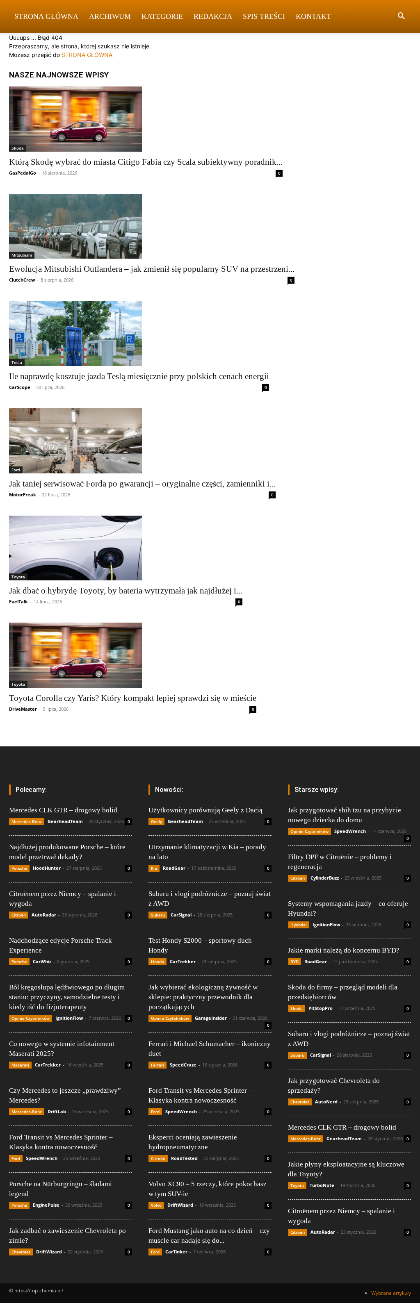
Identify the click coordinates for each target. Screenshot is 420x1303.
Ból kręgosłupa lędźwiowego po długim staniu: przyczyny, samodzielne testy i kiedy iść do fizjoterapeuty (67, 997)
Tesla (16, 362)
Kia (154, 868)
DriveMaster (23, 709)
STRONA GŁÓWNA (87, 54)
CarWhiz (42, 961)
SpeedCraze (183, 1065)
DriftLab (57, 1111)
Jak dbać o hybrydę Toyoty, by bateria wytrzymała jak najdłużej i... (125, 591)
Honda (157, 961)
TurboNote (322, 1185)
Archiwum (110, 16)
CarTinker (176, 1251)
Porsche (19, 868)
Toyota (18, 577)
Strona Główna (46, 16)
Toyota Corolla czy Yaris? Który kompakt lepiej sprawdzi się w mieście (132, 698)
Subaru (158, 915)
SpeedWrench (41, 1158)
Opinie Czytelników (30, 1018)
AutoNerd (326, 1101)
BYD (294, 961)
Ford (15, 470)
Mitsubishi (21, 255)
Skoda (17, 148)
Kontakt (313, 16)
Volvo (156, 1205)
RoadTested (184, 1158)
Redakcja (213, 16)
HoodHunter (47, 868)
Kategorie (162, 16)
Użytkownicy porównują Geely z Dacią (205, 810)
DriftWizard (49, 1251)
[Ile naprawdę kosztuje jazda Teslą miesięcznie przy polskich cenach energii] (139, 333)
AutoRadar (44, 915)
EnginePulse (46, 1205)
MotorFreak (22, 494)
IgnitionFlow (69, 1018)
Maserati (20, 1065)
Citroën (18, 915)
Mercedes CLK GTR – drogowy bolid (63, 810)
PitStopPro (320, 1008)
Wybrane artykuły (391, 1292)
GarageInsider (211, 1018)
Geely (156, 821)
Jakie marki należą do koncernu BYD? (343, 950)
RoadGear (174, 868)
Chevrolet (20, 1252)
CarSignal (181, 915)
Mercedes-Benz (26, 821)
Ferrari (157, 1065)
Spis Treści (264, 16)
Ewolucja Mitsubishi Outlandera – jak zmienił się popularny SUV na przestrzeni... (151, 269)
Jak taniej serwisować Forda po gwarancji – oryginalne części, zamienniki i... (142, 484)
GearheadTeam (65, 821)
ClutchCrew (22, 280)
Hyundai (298, 925)
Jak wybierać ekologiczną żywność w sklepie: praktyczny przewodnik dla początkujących (203, 997)
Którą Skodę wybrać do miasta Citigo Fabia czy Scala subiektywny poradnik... (146, 162)
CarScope (19, 387)
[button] (401, 17)
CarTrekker (48, 1065)
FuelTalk (18, 601)
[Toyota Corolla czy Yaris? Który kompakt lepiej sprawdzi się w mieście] (132, 655)
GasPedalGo (22, 173)
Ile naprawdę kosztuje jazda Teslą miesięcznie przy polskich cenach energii (139, 376)
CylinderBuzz (324, 878)
